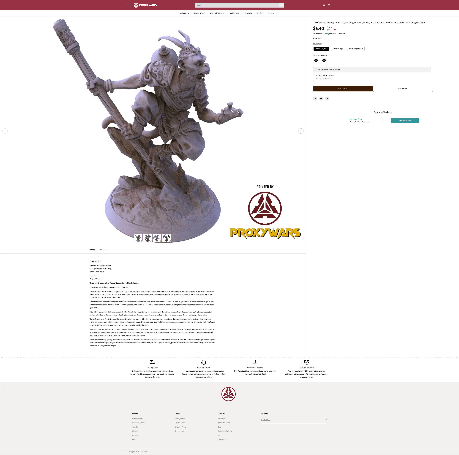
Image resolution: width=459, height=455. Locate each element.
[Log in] (324, 5)
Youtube (135, 427)
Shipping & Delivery (225, 431)
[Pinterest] (327, 98)
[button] (129, 5)
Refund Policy (180, 423)
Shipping (326, 34)
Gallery (92, 249)
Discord (135, 431)
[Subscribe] (325, 420)
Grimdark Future (216, 13)
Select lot (317, 44)
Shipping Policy (180, 427)
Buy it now (402, 89)
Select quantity (320, 55)
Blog (219, 427)
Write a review (405, 120)
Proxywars (143, 452)
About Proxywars (224, 423)
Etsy (133, 440)
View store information (324, 79)
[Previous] (5, 131)
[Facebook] (315, 98)
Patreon (135, 435)
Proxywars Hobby (138, 423)
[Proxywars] (145, 5)
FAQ (219, 435)
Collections (184, 13)
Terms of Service (180, 431)
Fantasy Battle (199, 13)
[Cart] (329, 5)
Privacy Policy (180, 418)
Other (270, 13)
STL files (260, 13)
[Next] (300, 131)
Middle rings (233, 13)
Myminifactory (137, 418)
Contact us (222, 440)
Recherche (221, 418)
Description (103, 249)
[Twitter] (321, 98)
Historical (247, 13)
